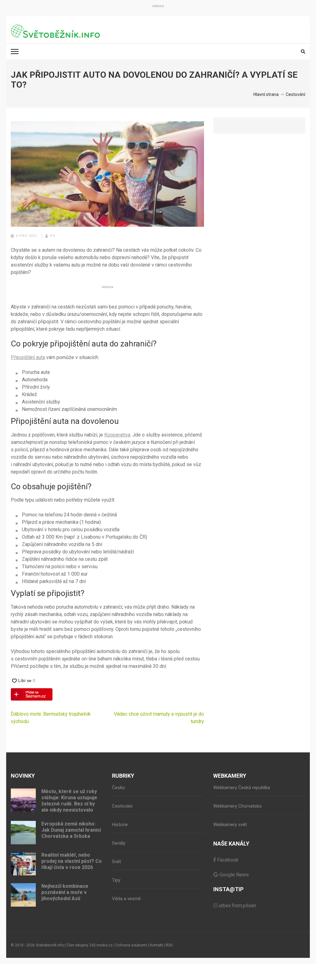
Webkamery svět (230, 824)
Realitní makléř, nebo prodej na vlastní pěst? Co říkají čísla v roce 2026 (71, 861)
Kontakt (156, 945)
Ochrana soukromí (131, 945)
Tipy (116, 880)
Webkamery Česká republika (241, 787)
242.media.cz (101, 945)
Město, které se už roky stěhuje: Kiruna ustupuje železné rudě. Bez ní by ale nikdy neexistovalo (69, 800)
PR (52, 236)
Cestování (122, 806)
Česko (118, 787)
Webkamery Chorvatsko (237, 806)
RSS (169, 945)
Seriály (118, 843)
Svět (116, 861)
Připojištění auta (28, 357)
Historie (120, 824)
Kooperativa (117, 435)
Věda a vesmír (126, 898)
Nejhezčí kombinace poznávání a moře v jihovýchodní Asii (64, 892)
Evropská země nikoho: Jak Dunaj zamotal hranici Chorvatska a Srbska (71, 830)
